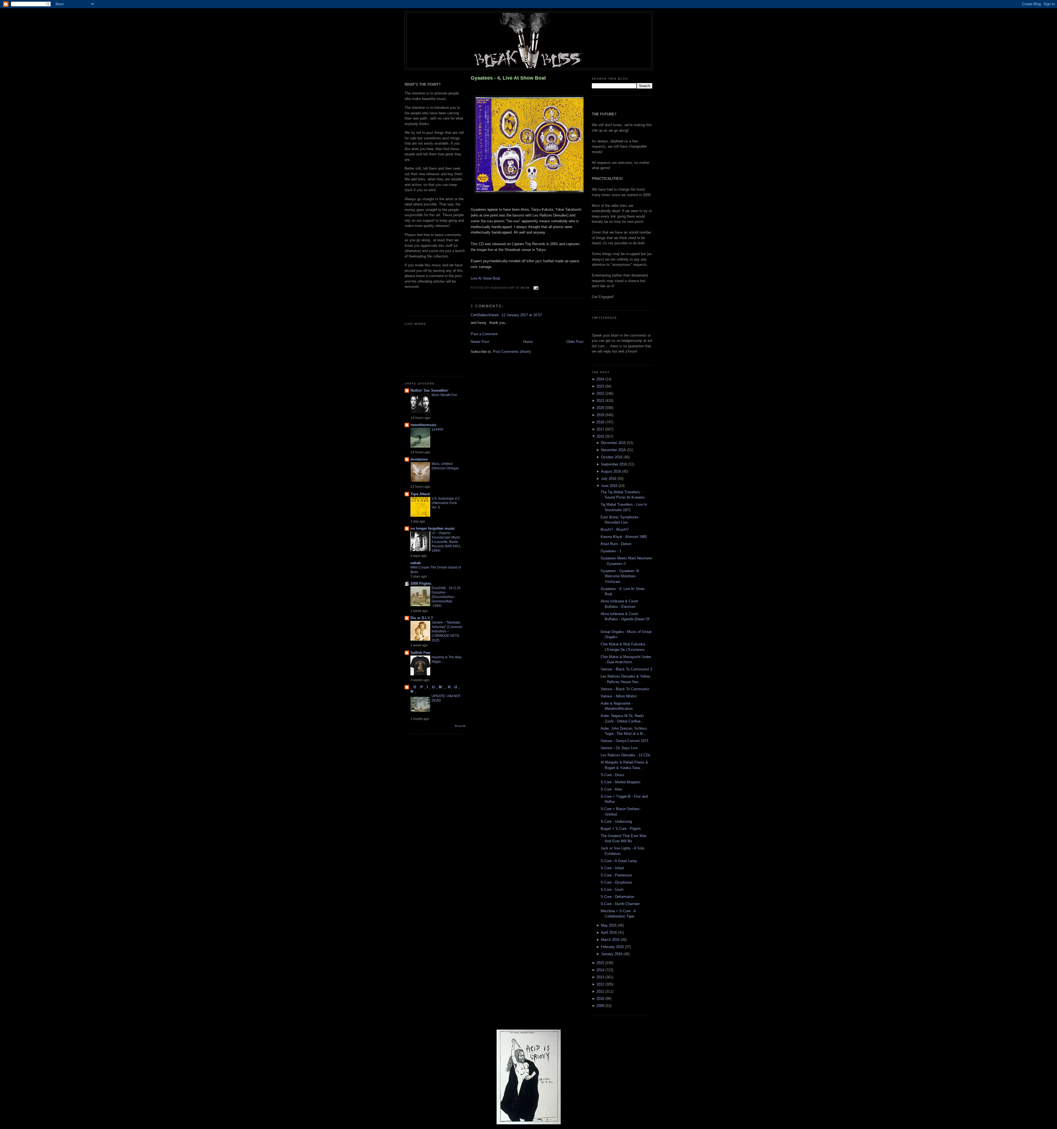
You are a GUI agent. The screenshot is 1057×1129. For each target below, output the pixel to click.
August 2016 (611, 471)
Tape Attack (420, 494)
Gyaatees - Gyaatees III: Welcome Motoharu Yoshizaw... (620, 576)
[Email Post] (535, 287)
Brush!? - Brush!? (615, 529)
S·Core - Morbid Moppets (621, 782)
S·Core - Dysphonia (616, 882)
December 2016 (614, 443)
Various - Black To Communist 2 (626, 669)
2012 (600, 984)
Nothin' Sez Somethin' (429, 390)
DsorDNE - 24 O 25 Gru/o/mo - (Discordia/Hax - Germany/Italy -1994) (446, 597)
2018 (600, 422)
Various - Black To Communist (625, 689)
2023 (600, 386)
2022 (600, 393)
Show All (459, 725)
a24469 (437, 429)
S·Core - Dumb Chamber (620, 904)
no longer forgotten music (432, 528)
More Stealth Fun (444, 395)
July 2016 (609, 478)
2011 (600, 991)
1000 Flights (420, 583)
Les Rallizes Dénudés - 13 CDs (625, 755)
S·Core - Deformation (617, 897)
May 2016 (609, 925)
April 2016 (609, 932)
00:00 (525, 287)
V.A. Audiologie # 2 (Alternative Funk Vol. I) (446, 503)
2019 (600, 415)
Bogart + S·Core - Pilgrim (621, 829)
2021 (600, 401)
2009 (600, 1006)
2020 (600, 408)
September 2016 (614, 464)
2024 (600, 379)
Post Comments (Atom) (512, 352)
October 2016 (612, 457)
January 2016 (612, 954)
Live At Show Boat (485, 278)
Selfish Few (420, 653)
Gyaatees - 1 (611, 551)
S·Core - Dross (612, 775)
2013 (600, 977)
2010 (600, 999)
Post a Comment (484, 334)
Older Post (575, 342)
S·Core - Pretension (616, 875)
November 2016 (614, 450)
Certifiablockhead (484, 315)
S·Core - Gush (612, 889)
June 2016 (610, 486)
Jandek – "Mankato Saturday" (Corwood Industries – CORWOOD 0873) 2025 (447, 631)
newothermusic (423, 425)
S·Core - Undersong (616, 821)
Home (528, 342)
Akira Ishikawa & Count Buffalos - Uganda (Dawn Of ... (625, 619)
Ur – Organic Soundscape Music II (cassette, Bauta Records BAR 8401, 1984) (446, 542)
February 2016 (613, 947)
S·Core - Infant (612, 868)
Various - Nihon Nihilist (619, 696)
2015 (600, 963)
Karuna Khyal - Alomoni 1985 (624, 537)
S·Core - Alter (611, 789)
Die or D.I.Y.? (421, 618)
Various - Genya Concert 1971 (625, 741)
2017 (600, 429)
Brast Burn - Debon (616, 544)
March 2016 (611, 940)
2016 (600, 436)
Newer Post (480, 342)
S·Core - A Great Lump (619, 861)
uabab (415, 563)
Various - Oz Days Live (619, 748)
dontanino (419, 459)
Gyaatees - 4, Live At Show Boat (508, 78)
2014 (600, 970)
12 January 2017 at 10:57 (522, 315)
